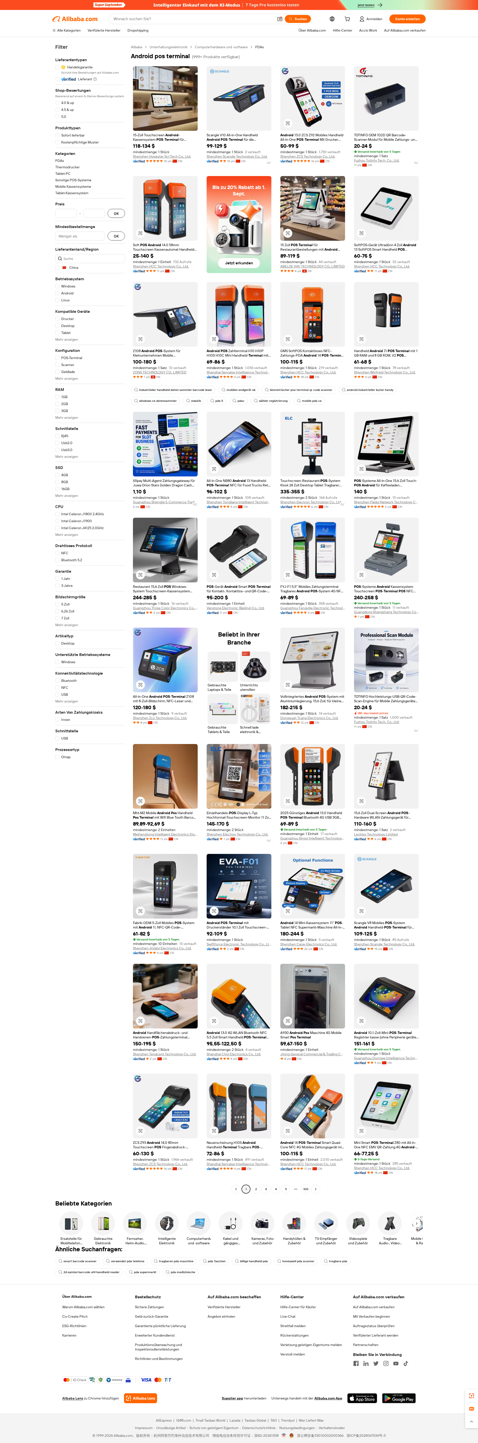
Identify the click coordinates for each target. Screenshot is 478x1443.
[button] (280, 19)
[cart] (348, 20)
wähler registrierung (273, 401)
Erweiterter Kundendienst (155, 1335)
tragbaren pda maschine (176, 1261)
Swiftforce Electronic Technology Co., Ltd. (239, 944)
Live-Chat (288, 1316)
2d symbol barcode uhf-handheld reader (91, 1272)
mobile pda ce (312, 401)
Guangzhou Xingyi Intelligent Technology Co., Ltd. (312, 838)
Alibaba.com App (328, 1398)
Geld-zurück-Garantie (151, 1316)
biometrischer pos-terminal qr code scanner (301, 390)
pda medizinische (183, 1272)
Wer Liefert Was (311, 1420)
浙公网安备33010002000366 (320, 1436)
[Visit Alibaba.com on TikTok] (406, 1363)
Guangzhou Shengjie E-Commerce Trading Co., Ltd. (165, 502)
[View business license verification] (284, 1435)
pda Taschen (217, 1261)
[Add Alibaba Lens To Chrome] (140, 1398)
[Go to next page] (315, 1189)
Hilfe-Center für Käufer (298, 1307)
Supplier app (232, 1398)
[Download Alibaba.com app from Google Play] (399, 1398)
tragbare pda (338, 1261)
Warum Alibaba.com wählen (83, 1307)
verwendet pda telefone (127, 1261)
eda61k (196, 401)
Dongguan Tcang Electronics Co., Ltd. (309, 718)
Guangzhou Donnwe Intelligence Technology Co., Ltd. (386, 1058)
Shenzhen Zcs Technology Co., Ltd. (160, 718)
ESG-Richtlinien (74, 1326)
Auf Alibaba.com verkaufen (374, 1307)
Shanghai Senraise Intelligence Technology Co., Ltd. (239, 372)
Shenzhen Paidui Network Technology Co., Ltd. (386, 502)
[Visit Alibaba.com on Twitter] (376, 1363)
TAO (273, 1420)
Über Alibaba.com (77, 1297)
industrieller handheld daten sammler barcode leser (175, 390)
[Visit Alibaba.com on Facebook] (356, 1363)
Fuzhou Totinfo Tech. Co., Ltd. (376, 160)
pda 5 (219, 401)
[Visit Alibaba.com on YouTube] (396, 1363)
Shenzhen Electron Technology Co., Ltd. (311, 502)
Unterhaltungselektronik (168, 47)
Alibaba (136, 47)
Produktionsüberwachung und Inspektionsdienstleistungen (158, 1347)
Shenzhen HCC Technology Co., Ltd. (161, 266)
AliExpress (164, 1420)
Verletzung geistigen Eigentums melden (311, 1345)
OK (116, 213)
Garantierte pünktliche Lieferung (160, 1326)
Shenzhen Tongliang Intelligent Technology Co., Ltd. (239, 502)
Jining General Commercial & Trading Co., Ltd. (312, 1054)
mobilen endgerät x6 (241, 390)
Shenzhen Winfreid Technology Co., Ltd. (385, 372)
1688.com (183, 1420)
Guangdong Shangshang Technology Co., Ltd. (386, 612)
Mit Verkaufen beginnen (371, 1316)
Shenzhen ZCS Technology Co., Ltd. (307, 156)
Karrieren (69, 1335)
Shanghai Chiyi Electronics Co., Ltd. (234, 1054)
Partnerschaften (365, 1345)
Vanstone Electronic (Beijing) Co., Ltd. (235, 608)
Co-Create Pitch (75, 1316)
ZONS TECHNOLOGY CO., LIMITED (159, 372)
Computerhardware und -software (221, 47)
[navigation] (90, 619)
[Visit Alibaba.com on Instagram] (386, 1363)
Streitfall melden (293, 1326)
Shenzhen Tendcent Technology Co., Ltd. (164, 1054)
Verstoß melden (292, 1354)
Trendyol (288, 1420)
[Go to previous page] (236, 1189)
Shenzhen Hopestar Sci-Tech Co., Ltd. (162, 156)
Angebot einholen (221, 1316)
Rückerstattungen (294, 1335)
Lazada (235, 1420)
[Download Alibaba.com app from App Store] (362, 1398)
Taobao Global (255, 1420)
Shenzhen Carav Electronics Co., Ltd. (308, 944)
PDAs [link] (259, 47)
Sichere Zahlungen (149, 1307)
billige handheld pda (254, 1261)
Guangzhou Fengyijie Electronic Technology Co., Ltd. (312, 608)
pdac (241, 401)
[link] (471, 1395)
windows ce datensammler (158, 401)
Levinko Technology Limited (376, 834)
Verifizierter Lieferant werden (375, 1335)
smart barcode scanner (80, 1261)
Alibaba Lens (72, 1398)
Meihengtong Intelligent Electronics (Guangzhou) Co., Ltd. (165, 834)
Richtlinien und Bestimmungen (159, 1359)
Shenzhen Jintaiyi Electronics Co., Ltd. (162, 948)
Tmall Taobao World (210, 1420)
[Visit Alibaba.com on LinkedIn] (366, 1363)
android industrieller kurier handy (370, 390)
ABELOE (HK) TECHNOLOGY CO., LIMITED (312, 266)
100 (305, 1189)
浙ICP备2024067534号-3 (366, 1436)
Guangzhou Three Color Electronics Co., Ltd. (165, 608)
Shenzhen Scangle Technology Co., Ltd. (237, 156)
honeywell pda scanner (298, 1261)
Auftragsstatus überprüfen (374, 1326)
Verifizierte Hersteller (224, 1307)
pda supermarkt (145, 1272)
